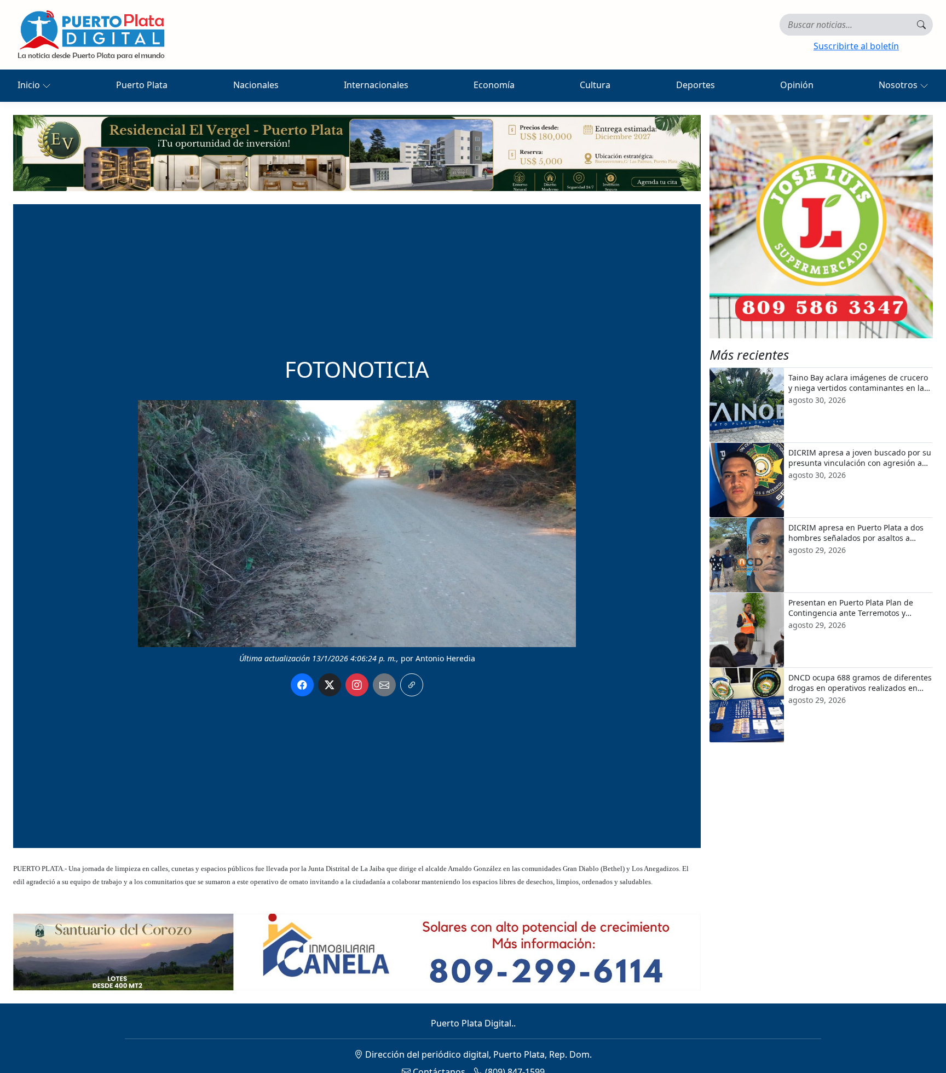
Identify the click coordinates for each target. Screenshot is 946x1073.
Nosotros (899, 85)
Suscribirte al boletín (856, 46)
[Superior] (357, 152)
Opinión (797, 85)
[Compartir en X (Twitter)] (329, 684)
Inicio (30, 85)
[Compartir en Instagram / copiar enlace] (356, 684)
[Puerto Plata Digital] (91, 35)
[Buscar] (921, 24)
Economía (494, 85)
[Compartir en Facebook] (302, 684)
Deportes (695, 85)
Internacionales (376, 85)
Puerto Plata (142, 85)
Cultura (595, 85)
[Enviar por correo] (384, 684)
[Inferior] (357, 951)
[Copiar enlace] (411, 684)
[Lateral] (821, 226)
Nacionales (256, 85)
